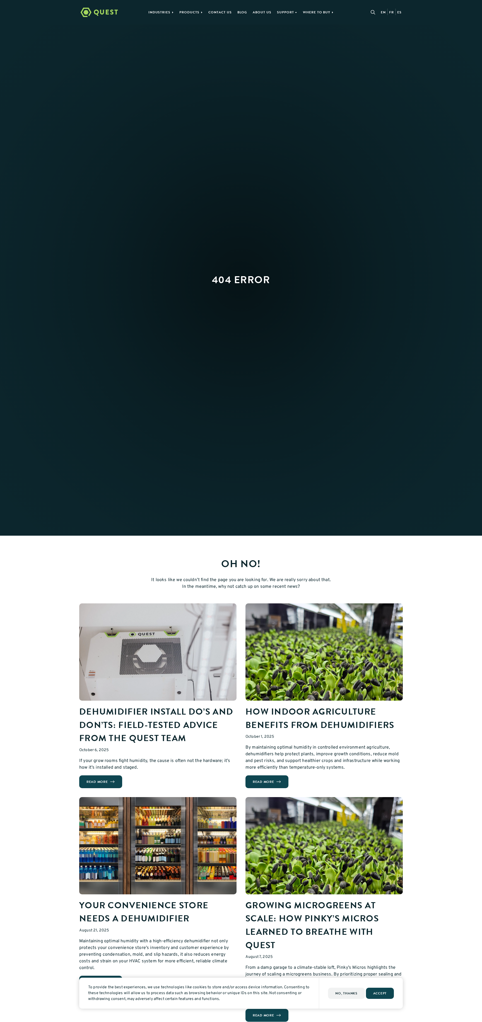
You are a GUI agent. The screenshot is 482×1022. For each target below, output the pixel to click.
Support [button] (285, 12)
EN (383, 12)
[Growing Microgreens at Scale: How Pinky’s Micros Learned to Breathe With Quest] (324, 845)
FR (391, 12)
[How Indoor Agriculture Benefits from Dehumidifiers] (324, 652)
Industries (159, 12)
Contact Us (220, 12)
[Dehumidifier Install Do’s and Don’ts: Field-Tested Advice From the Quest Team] (158, 652)
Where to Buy (317, 12)
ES (399, 12)
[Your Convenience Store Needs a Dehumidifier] (158, 845)
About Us (262, 12)
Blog (242, 12)
